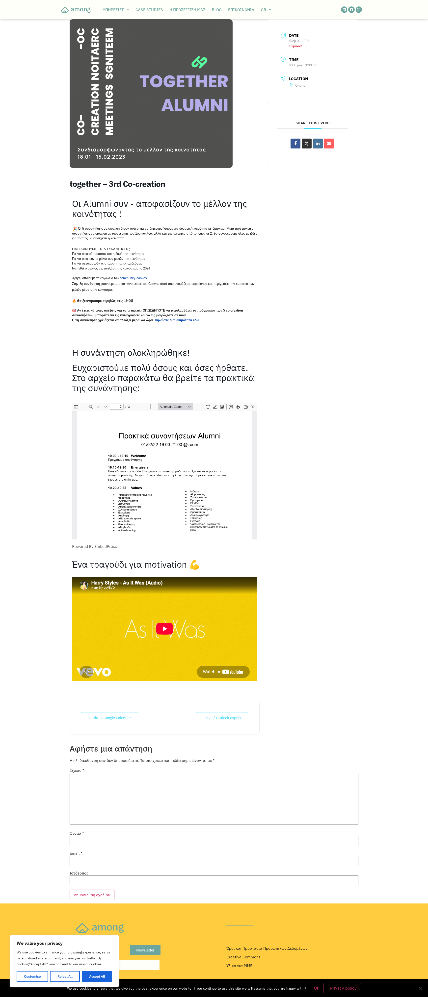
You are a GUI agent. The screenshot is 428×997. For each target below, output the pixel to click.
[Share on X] (307, 143)
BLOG (217, 9)
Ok (316, 988)
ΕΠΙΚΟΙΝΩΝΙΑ (241, 9)
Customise (32, 976)
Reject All (65, 976)
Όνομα (77, 833)
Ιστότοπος (79, 873)
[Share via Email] (329, 143)
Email (76, 853)
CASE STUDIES (149, 9)
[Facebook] (351, 9)
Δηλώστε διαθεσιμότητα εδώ (177, 320)
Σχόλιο (77, 770)
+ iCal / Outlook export (222, 717)
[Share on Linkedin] (318, 143)
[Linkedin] (344, 9)
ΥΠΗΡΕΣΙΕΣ (113, 9)
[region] (64, 961)
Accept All (97, 976)
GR (263, 9)
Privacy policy (343, 988)
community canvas (133, 278)
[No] (420, 988)
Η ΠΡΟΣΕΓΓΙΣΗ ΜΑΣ (187, 9)
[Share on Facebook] (295, 143)
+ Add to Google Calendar (109, 717)
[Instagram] (359, 9)
